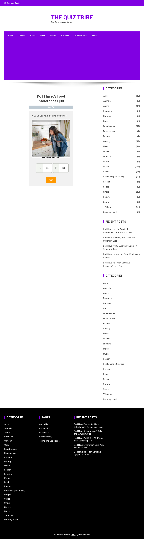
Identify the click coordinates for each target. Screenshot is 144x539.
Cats (105, 121)
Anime (106, 106)
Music (43, 35)
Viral (74, 535)
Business (65, 35)
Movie (106, 161)
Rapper (106, 171)
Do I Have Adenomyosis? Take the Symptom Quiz (88, 432)
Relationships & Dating (113, 176)
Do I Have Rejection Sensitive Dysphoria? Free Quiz (87, 453)
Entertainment (109, 126)
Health (106, 146)
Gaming (106, 141)
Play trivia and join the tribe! (62, 22)
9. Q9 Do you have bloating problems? (49, 116)
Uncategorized (110, 212)
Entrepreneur (80, 35)
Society (106, 197)
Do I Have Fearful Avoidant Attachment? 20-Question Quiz (88, 425)
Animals (107, 101)
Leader (94, 35)
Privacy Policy (45, 436)
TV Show (21, 35)
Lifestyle (107, 156)
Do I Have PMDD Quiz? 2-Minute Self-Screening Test (89, 439)
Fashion (107, 136)
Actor (33, 35)
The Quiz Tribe (72, 17)
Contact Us (44, 428)
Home (10, 35)
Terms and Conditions (49, 441)
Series (106, 187)
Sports (106, 202)
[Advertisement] (72, 60)
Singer (53, 35)
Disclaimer (44, 432)
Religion (106, 182)
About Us (43, 424)
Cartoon (107, 116)
